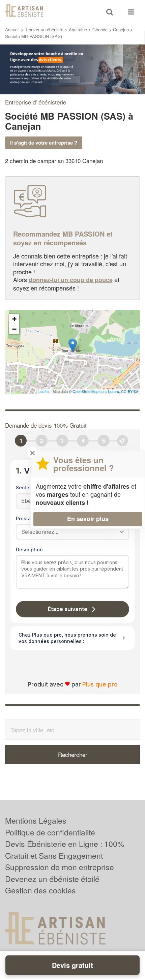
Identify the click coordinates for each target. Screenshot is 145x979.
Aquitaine (78, 29)
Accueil (12, 29)
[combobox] (70, 532)
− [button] (14, 329)
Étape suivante (67, 609)
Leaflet (44, 391)
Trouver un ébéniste (44, 29)
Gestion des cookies (40, 890)
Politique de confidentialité (50, 832)
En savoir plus (88, 518)
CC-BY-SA (129, 391)
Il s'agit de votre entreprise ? (43, 142)
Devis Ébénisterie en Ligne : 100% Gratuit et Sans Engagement (64, 849)
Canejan (121, 29)
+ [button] (14, 319)
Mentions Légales (35, 820)
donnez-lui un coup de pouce (71, 279)
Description (29, 549)
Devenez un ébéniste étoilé (52, 878)
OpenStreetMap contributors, (96, 391)
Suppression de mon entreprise (59, 867)
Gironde (100, 29)
